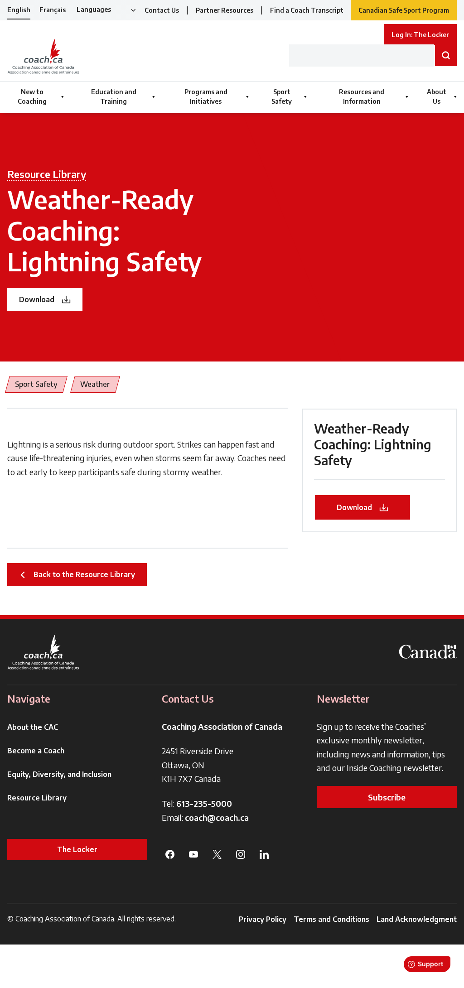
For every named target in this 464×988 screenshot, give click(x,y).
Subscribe (387, 797)
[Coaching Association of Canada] (43, 651)
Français (52, 10)
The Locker (77, 849)
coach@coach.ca (217, 817)
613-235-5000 (204, 803)
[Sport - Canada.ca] (428, 651)
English (18, 10)
